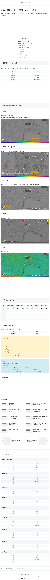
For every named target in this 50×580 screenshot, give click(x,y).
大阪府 (13, 525)
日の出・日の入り (24, 57)
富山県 (13, 501)
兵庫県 (37, 521)
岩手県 (13, 467)
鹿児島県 (37, 559)
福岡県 (13, 555)
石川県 (13, 503)
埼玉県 (13, 483)
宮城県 (13, 469)
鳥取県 (13, 533)
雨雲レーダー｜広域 (24, 47)
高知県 (37, 547)
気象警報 (22, 51)
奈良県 (37, 523)
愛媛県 (37, 545)
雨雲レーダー (23, 45)
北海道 (13, 463)
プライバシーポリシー (37, 576)
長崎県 (13, 559)
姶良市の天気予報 (23, 55)
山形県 (37, 465)
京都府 (13, 523)
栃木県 (13, 479)
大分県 (37, 555)
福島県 (37, 467)
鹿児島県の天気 (4, 377)
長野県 (37, 491)
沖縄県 (37, 561)
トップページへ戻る (13, 576)
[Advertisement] (25, 26)
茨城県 (13, 477)
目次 (23, 38)
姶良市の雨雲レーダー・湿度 (25, 43)
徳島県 (13, 545)
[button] (48, 454)
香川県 (13, 547)
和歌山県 (37, 525)
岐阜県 (13, 511)
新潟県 (13, 491)
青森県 (13, 465)
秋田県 (37, 463)
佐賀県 (13, 557)
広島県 (37, 533)
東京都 (37, 479)
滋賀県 (13, 521)
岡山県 (13, 537)
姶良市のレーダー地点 (24, 41)
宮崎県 (37, 557)
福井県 (37, 501)
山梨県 (13, 493)
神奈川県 (37, 481)
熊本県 (13, 561)
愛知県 (37, 511)
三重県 (37, 513)
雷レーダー (22, 49)
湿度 (21, 53)
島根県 (13, 535)
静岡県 (13, 513)
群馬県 (13, 481)
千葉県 (37, 477)
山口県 (37, 535)
